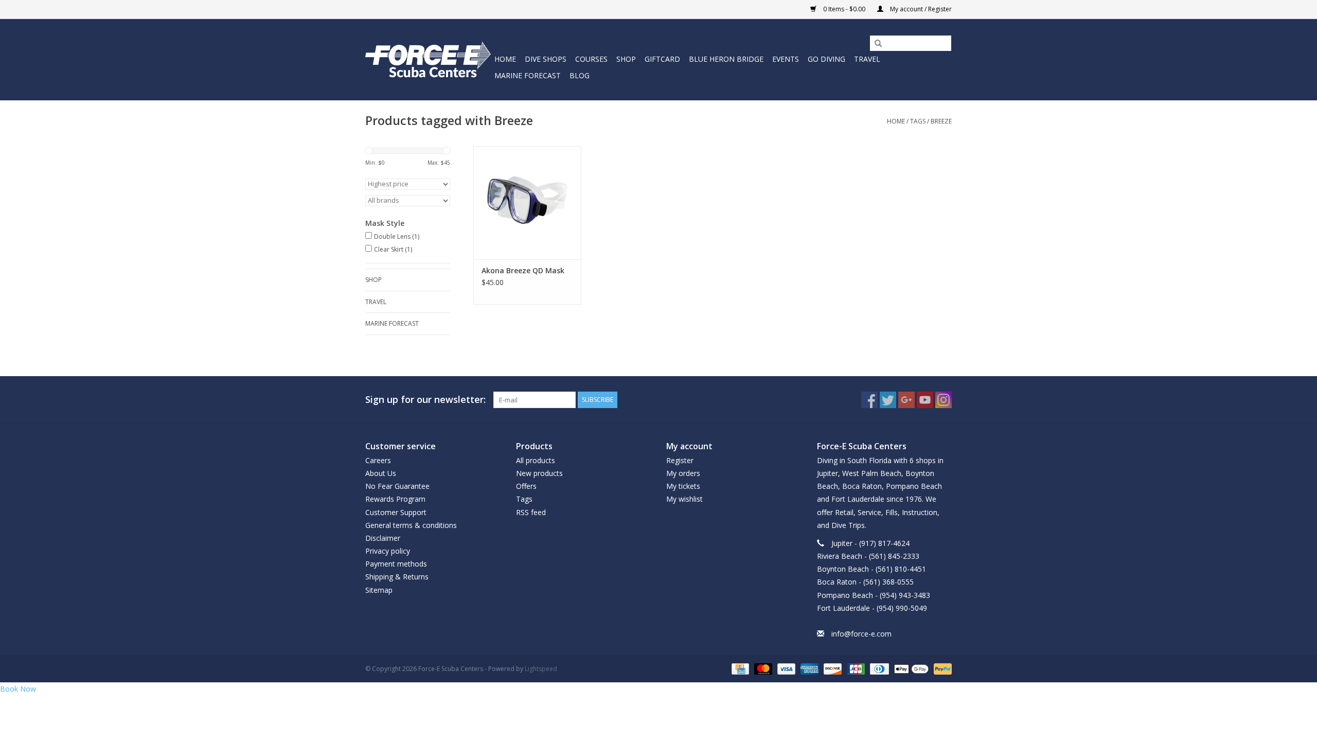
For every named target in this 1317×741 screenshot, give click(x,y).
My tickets (683, 486)
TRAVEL (867, 59)
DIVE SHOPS (545, 59)
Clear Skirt (393, 249)
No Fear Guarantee (397, 486)
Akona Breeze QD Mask (523, 270)
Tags (918, 121)
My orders (683, 473)
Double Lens (396, 236)
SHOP (626, 59)
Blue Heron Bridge (726, 59)
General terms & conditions (411, 525)
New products (539, 473)
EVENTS (785, 59)
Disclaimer (382, 538)
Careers (378, 460)
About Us (380, 473)
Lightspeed (541, 668)
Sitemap (379, 590)
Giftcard (662, 59)
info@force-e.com (861, 634)
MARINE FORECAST (527, 75)
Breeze (941, 121)
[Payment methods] (739, 668)
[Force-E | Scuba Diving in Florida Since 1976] (428, 59)
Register (679, 460)
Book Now (18, 689)
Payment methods (396, 564)
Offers (526, 486)
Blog (579, 75)
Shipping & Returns (397, 576)
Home (505, 59)
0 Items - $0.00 (844, 9)
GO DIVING (826, 59)
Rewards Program (395, 499)
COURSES (591, 59)
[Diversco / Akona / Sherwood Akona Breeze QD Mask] (527, 202)
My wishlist (684, 499)
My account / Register (920, 9)
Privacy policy (387, 551)
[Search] (874, 43)
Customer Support (395, 512)
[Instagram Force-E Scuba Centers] (943, 400)
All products (535, 460)
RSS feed (531, 512)
